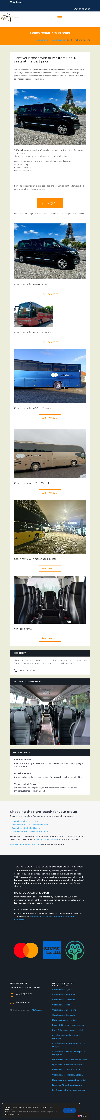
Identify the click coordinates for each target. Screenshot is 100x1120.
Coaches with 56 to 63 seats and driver (30, 831)
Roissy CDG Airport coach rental (68, 1025)
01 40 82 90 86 (83, 9)
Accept (69, 1110)
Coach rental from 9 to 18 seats (32, 284)
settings (17, 1114)
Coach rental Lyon (61, 989)
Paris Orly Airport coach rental (67, 1030)
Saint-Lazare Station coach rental (68, 1090)
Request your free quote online (24, 844)
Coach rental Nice (61, 1005)
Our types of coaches (56, 40)
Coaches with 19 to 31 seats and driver (30, 824)
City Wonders (37, 1010)
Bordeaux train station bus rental (69, 1080)
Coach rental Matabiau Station (67, 1075)
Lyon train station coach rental (67, 1064)
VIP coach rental (23, 629)
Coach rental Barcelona (64, 1010)
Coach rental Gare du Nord (66, 1069)
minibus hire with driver (47, 839)
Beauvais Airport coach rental (67, 1085)
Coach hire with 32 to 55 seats (26, 828)
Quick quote (50, 203)
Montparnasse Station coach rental (70, 1059)
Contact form (23, 1002)
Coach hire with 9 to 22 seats (25, 821)
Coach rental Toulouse (64, 994)
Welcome (41, 40)
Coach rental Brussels (63, 1015)
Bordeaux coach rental (64, 1020)
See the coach (50, 294)
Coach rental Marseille (63, 999)
